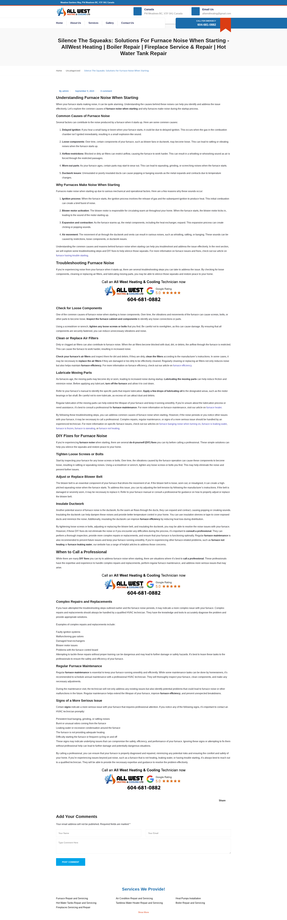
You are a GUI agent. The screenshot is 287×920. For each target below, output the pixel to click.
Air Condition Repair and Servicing (134, 898)
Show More (143, 912)
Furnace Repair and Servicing (72, 898)
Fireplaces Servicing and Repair (73, 907)
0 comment (106, 91)
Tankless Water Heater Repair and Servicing (139, 903)
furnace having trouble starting (72, 255)
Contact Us (127, 23)
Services (93, 23)
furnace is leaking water (214, 424)
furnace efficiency (182, 365)
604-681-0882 (206, 24)
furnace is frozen (65, 428)
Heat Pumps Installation (188, 898)
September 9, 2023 (84, 91)
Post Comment (70, 862)
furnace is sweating (85, 428)
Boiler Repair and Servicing (190, 903)
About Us (75, 23)
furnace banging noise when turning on (180, 424)
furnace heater (214, 407)
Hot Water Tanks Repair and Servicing (76, 903)
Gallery (110, 23)
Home (59, 23)
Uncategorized (73, 70)
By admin (64, 91)
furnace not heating (109, 428)
